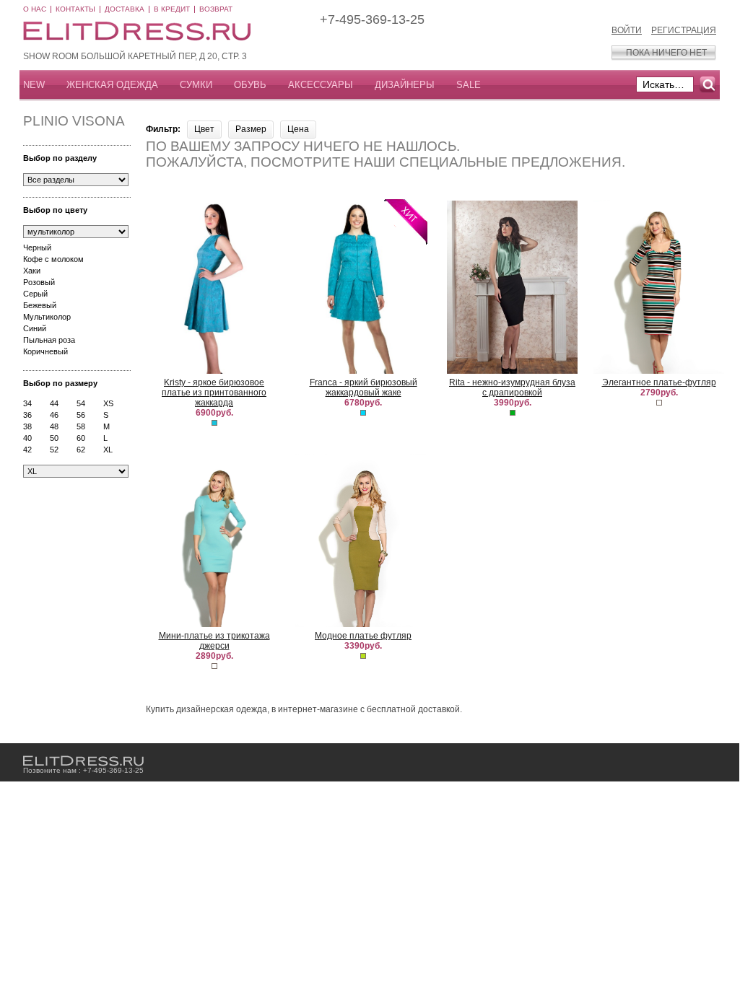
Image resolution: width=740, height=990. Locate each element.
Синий (34, 328)
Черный (37, 247)
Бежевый (39, 305)
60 (81, 438)
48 (54, 426)
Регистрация (683, 30)
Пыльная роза (49, 340)
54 (81, 403)
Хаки (31, 270)
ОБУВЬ (250, 84)
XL (108, 449)
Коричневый (45, 351)
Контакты (75, 9)
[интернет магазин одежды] (83, 760)
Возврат (215, 9)
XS (108, 403)
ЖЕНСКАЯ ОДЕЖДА (112, 84)
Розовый (39, 282)
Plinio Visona (74, 120)
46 (54, 415)
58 (81, 426)
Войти (626, 30)
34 (27, 403)
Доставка (124, 9)
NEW (34, 84)
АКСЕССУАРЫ (320, 84)
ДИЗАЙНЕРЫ (405, 84)
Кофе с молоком (53, 259)
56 (81, 415)
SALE (468, 84)
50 (54, 438)
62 (81, 449)
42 (27, 449)
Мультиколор (47, 316)
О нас (34, 9)
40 (27, 438)
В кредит (172, 9)
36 (27, 415)
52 (54, 449)
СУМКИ (196, 84)
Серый (35, 293)
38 (27, 426)
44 (54, 403)
